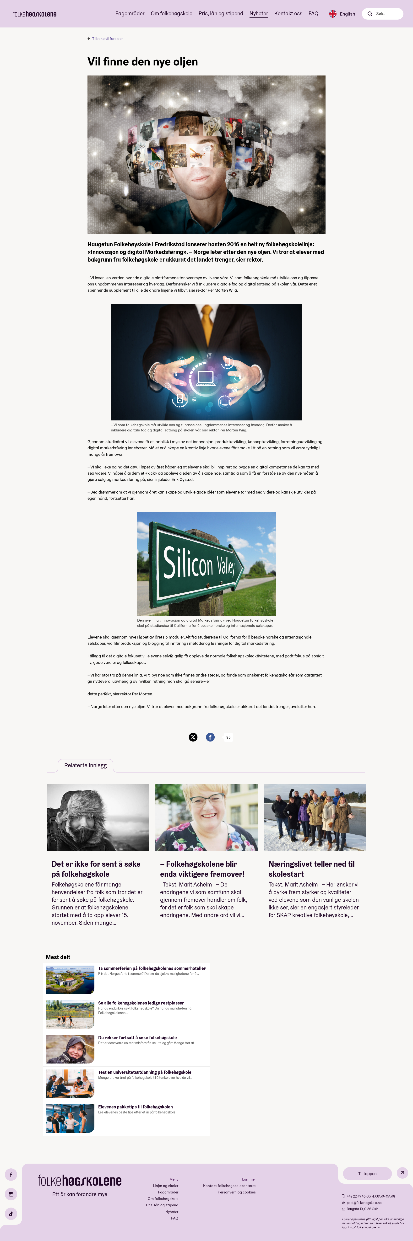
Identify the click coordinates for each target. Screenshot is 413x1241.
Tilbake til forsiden (108, 38)
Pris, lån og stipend (221, 13)
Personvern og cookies (237, 1192)
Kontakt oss (288, 13)
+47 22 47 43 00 (358, 1196)
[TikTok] (11, 1214)
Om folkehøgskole (171, 13)
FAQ (313, 13)
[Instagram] (11, 1194)
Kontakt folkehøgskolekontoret (229, 1185)
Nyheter (259, 13)
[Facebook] (11, 1174)
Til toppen (367, 1173)
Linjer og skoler (165, 1185)
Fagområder (130, 13)
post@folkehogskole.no (364, 1203)
